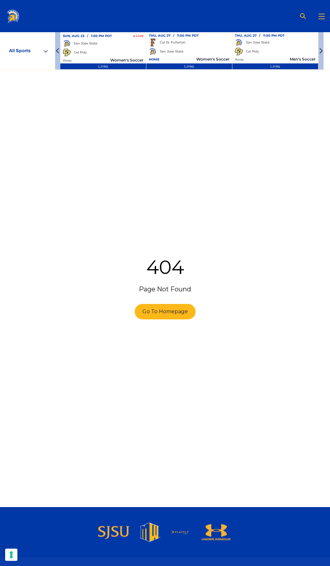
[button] (57, 51)
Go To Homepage (165, 311)
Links (103, 66)
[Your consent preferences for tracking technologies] (11, 555)
